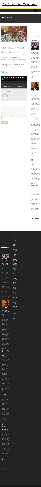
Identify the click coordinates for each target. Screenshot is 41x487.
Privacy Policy (25, 10)
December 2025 (15, 248)
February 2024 (15, 275)
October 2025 (15, 250)
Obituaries (5, 12)
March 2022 (14, 304)
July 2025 (14, 254)
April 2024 (14, 273)
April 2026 (14, 243)
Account (30, 10)
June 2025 (14, 255)
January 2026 (15, 246)
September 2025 (15, 251)
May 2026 (14, 241)
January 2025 (15, 261)
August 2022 (14, 298)
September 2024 (15, 267)
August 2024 (14, 268)
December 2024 (15, 263)
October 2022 (15, 296)
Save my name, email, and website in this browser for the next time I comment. (14, 118)
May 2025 (14, 256)
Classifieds (13, 10)
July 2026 (14, 239)
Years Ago (14, 319)
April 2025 (14, 258)
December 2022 (15, 293)
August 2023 (14, 283)
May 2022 (14, 302)
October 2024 (15, 265)
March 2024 (14, 274)
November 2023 (15, 279)
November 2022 (15, 294)
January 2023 (15, 292)
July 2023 (14, 284)
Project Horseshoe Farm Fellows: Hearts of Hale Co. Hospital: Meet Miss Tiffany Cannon (5, 353)
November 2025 (15, 249)
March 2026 (14, 244)
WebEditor (6, 19)
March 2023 (14, 289)
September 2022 (15, 297)
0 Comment (11, 19)
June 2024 (14, 270)
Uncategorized (15, 318)
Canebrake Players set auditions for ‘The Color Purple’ (35, 158)
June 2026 (14, 240)
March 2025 (14, 259)
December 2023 (15, 278)
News (8, 10)
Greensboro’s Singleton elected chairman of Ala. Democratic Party (35, 92)
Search (31, 34)
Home (5, 10)
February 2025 (15, 260)
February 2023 (15, 291)
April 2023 (14, 288)
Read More (33, 80)
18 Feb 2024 (2, 19)
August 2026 (14, 237)
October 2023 (15, 280)
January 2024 (15, 277)
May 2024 (14, 272)
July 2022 (14, 299)
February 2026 (15, 245)
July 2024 (14, 269)
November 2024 (15, 264)
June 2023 (14, 285)
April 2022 (14, 303)
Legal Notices (18, 10)
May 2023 (14, 287)
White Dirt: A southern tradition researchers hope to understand (35, 187)
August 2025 (14, 253)
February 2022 (15, 306)
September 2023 (15, 282)
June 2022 (14, 301)
